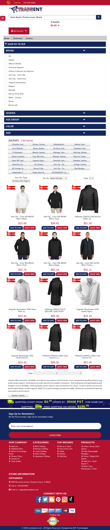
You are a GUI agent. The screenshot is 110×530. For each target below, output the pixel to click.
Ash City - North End (17, 79)
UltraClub (62, 456)
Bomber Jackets (18, 396)
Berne (11, 101)
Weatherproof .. (59, 144)
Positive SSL (55, 515)
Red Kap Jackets (80, 152)
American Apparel (16, 67)
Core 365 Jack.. (39, 157)
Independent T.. (18, 173)
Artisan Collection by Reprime (21, 71)
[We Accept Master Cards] (65, 510)
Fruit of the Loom (66, 449)
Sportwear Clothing (42, 456)
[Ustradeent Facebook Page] (39, 499)
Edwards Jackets (80, 161)
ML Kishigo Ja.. (18, 168)
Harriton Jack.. (80, 144)
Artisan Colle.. (38, 168)
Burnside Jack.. (59, 161)
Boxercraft (12, 105)
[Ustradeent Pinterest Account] (58, 499)
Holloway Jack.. (59, 152)
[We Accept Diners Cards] (51, 510)
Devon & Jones (65, 446)
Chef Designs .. (80, 168)
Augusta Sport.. (39, 161)
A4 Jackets (38, 164)
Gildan (61, 451)
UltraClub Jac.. (18, 164)
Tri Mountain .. (18, 152)
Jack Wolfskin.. (18, 148)
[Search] (98, 17)
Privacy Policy (16, 456)
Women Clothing (41, 449)
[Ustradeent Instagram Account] (65, 499)
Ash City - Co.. (59, 168)
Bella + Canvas (14, 97)
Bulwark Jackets (59, 157)
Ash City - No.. (59, 164)
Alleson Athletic (14, 64)
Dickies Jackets (39, 144)
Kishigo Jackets (80, 164)
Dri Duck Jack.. (59, 148)
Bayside (11, 90)
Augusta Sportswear (17, 82)
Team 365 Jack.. (18, 161)
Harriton (62, 454)
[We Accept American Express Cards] (38, 510)
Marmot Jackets (38, 152)
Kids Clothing (40, 454)
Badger (11, 86)
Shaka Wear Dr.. (38, 173)
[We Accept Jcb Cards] (58, 510)
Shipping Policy (16, 449)
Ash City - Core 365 (16, 75)
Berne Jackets (38, 148)
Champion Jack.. (80, 148)
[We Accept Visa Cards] (72, 510)
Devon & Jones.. (80, 157)
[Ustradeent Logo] (35, 9)
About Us (14, 446)
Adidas (11, 60)
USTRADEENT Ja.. (59, 173)
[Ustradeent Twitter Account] (45, 499)
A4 (9, 56)
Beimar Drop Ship (16, 94)
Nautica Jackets (18, 157)
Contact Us (15, 459)
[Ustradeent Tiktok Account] (71, 499)
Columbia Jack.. (18, 144)
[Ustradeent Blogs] (52, 499)
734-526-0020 (29, 3)
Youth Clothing (40, 451)
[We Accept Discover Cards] (45, 510)
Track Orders (15, 461)
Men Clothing (40, 446)
